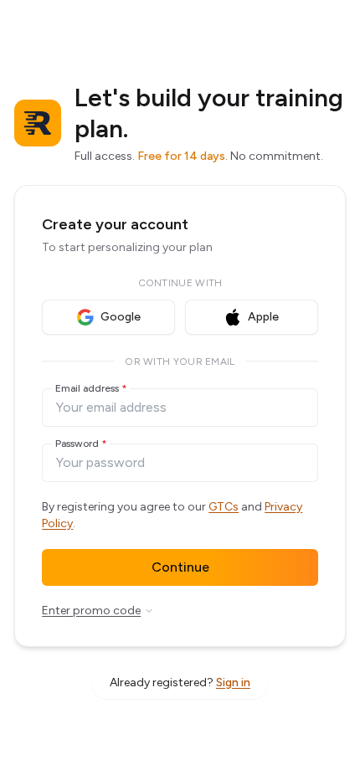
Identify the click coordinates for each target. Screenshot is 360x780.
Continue (180, 567)
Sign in (233, 682)
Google (120, 317)
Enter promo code (91, 610)
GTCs (223, 507)
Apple (263, 317)
